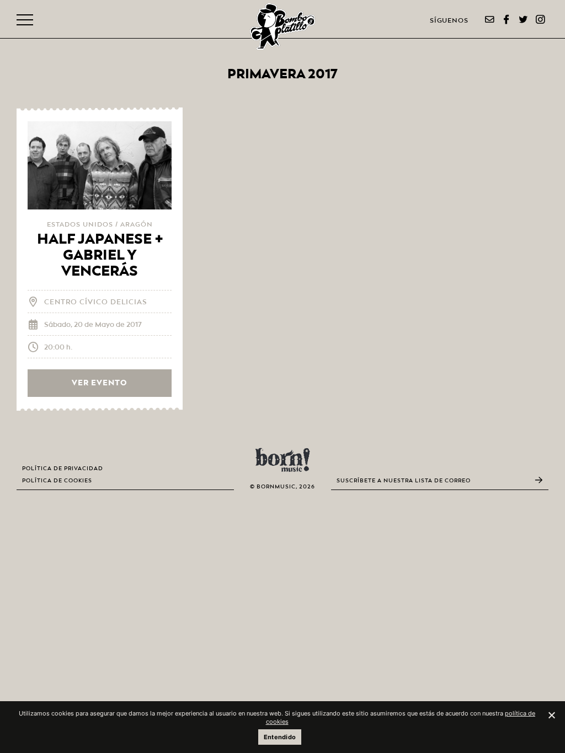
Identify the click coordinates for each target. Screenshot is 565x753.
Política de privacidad (62, 468)
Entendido (280, 737)
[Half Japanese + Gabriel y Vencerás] (100, 165)
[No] (551, 714)
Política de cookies (57, 480)
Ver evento (99, 383)
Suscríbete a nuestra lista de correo (404, 480)
